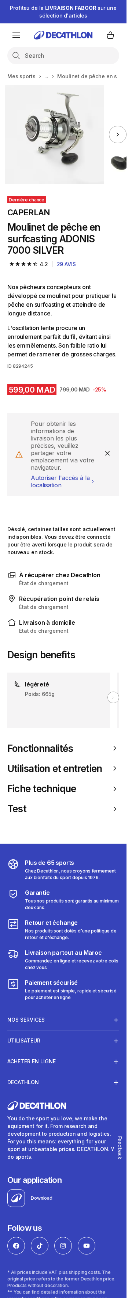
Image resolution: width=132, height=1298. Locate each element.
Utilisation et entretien (54, 768)
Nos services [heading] (26, 1020)
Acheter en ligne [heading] (31, 1061)
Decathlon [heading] (23, 1082)
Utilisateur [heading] (23, 1040)
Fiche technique (41, 788)
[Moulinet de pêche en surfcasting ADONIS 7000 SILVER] (54, 134)
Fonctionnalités (40, 748)
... (46, 76)
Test (16, 808)
